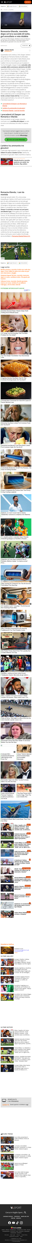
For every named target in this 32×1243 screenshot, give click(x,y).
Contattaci (17, 1216)
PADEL (29, 851)
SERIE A (28, 824)
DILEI (17, 1231)
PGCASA (29, 1229)
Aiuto (21, 1236)
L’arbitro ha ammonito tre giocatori (13, 108)
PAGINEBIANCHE (6, 1231)
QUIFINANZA (27, 1231)
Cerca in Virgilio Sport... (15, 1212)
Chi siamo (7, 1234)
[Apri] (2, 2)
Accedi (28, 2)
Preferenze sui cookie (14, 1236)
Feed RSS (13, 1218)
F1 (29, 859)
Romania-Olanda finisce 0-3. (21, 236)
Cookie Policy (24, 1234)
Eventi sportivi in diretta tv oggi (19, 1104)
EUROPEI (11, 9)
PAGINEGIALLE (13, 1229)
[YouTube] (13, 1224)
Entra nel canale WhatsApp (17, 139)
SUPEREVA (19, 1232)
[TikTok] (17, 1224)
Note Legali (12, 1234)
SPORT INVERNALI (26, 868)
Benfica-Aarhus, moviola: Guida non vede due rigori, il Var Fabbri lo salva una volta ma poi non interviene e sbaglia (15, 271)
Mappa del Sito (25, 1216)
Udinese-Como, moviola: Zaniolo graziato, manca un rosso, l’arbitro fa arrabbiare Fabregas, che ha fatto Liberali (14, 283)
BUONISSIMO (13, 1232)
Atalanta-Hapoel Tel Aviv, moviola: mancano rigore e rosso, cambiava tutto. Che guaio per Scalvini (15, 277)
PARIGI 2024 (27, 885)
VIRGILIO (7, 1229)
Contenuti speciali (8, 1216)
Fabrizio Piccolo (9, 50)
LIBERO (3, 1229)
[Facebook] (9, 1224)
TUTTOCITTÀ (13, 1231)
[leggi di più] (29, 50)
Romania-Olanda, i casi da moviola (13, 110)
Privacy (18, 1234)
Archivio (18, 1218)
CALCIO (5, 9)
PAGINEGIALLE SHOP (21, 1229)
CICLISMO (28, 877)
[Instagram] (21, 1224)
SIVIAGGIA (21, 1231)
